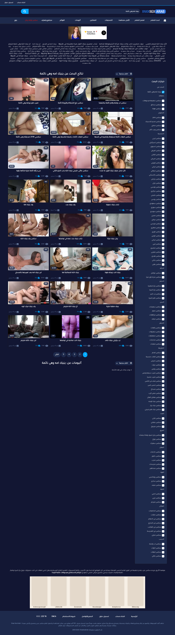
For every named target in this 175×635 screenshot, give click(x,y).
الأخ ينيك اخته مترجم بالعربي (156, 44)
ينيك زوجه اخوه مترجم (152, 54)
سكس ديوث (156, 365)
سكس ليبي (157, 244)
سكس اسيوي (156, 147)
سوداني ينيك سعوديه (128, 51)
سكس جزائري (156, 191)
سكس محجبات (155, 340)
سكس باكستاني (155, 175)
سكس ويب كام (155, 130)
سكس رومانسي (155, 477)
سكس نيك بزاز (155, 406)
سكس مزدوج (156, 427)
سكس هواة (156, 109)
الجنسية (161, 134)
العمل (161, 447)
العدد (162, 414)
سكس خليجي (156, 195)
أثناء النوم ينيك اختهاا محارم (38, 56)
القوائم (62, 20)
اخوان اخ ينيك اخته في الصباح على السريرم (113, 61)
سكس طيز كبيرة (155, 298)
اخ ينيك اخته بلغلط (143, 46)
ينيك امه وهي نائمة (154, 92)
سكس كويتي (156, 236)
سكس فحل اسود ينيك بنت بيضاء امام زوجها (94, 49)
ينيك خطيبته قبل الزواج (83, 51)
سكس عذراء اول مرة (153, 277)
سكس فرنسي (156, 224)
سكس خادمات (155, 452)
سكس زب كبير (155, 294)
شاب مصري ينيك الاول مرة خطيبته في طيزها (77, 44)
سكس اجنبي (156, 494)
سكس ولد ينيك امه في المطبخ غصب (109, 54)
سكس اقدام (156, 353)
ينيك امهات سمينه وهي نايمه (133, 53)
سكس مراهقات (155, 315)
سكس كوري (156, 232)
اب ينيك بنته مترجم (128, 46)
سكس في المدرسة (154, 531)
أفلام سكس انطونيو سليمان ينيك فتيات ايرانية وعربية (65, 46)
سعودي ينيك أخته (34, 51)
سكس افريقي (156, 151)
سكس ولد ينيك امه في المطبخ (65, 49)
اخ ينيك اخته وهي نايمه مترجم (19, 44)
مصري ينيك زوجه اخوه (68, 61)
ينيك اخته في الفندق (49, 44)
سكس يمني (156, 264)
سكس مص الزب (154, 393)
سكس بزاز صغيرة (154, 286)
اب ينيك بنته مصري (88, 61)
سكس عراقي (156, 220)
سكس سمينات (155, 307)
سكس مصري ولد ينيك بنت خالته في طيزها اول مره (64, 59)
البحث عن (160, 87)
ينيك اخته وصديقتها (118, 56)
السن (162, 302)
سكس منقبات (155, 344)
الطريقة (161, 348)
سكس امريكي (156, 159)
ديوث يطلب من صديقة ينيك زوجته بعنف (103, 58)
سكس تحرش (156, 361)
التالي (57, 355)
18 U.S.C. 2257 (42, 617)
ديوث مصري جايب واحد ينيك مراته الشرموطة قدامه (121, 44)
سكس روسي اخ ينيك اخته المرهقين (133, 58)
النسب (161, 539)
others (161, 96)
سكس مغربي (156, 252)
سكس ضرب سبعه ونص (151, 373)
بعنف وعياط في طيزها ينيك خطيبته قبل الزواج (91, 56)
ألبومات (77, 20)
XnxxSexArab (84, 630)
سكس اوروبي (156, 163)
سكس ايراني (156, 167)
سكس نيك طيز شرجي (153, 410)
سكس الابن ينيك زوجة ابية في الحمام (105, 51)
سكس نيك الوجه (155, 402)
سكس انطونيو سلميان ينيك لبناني (28, 58)
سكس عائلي (156, 556)
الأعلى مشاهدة (124, 20)
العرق (162, 431)
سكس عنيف (156, 485)
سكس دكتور (156, 456)
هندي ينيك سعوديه (92, 46)
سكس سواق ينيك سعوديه (22, 46)
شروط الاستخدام (69, 617)
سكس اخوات (156, 548)
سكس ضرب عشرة (154, 377)
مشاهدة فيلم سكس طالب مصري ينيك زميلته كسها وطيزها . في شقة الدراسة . (59, 54)
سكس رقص (156, 369)
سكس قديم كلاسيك (153, 122)
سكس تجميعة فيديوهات (152, 101)
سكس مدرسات (155, 464)
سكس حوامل (156, 273)
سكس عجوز (156, 311)
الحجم (162, 281)
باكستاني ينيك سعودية (144, 51)
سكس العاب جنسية (153, 357)
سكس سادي (156, 481)
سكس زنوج (156, 439)
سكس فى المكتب (154, 527)
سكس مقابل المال (154, 397)
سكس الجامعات (155, 511)
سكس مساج (156, 389)
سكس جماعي (156, 422)
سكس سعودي (155, 204)
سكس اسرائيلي (155, 143)
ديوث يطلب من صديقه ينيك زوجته (140, 56)
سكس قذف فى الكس (153, 381)
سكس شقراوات (155, 332)
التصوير (161, 113)
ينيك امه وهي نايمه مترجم (109, 46)
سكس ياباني (156, 260)
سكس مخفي (156, 126)
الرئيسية (165, 20)
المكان (161, 506)
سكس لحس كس (154, 385)
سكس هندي (156, 256)
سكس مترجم (156, 502)
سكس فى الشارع (154, 523)
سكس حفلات (156, 515)
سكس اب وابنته (155, 544)
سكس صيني (156, 216)
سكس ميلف (156, 319)
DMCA (54, 617)
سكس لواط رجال (31, 20)
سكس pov (157, 118)
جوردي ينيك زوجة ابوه (49, 51)
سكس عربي (156, 498)
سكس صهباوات (154, 336)
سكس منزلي (156, 535)
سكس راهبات (156, 328)
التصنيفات (108, 20)
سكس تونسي (156, 187)
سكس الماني (156, 155)
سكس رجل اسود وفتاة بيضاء (150, 435)
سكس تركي (156, 183)
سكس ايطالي (156, 171)
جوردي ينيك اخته (134, 61)
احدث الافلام (155, 20)
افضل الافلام (139, 20)
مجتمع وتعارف (46, 20)
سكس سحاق (156, 105)
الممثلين (93, 20)
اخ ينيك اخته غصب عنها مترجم (60, 56)
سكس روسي (156, 199)
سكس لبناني (156, 240)
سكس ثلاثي (156, 418)
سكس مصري (156, 248)
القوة (162, 472)
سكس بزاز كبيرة (155, 290)
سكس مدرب (156, 460)
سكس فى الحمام (154, 519)
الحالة (162, 268)
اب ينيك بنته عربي (158, 46)
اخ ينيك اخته (36, 44)
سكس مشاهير (155, 468)
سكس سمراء (156, 443)
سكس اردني (156, 139)
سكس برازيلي (156, 179)
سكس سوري (156, 207)
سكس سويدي (155, 212)
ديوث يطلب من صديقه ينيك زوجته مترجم (130, 49)
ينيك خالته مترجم (39, 46)
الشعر (161, 323)
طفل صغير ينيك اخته (66, 51)
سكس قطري (156, 228)
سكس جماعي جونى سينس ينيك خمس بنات (36, 49)
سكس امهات (156, 552)
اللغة (162, 489)
